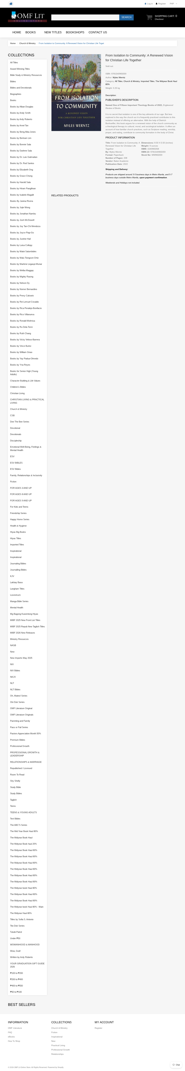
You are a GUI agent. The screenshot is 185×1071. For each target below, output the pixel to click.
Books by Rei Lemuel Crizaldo (24, 302)
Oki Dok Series (17, 702)
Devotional (15, 428)
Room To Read (17, 774)
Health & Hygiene (18, 525)
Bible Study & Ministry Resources (26, 75)
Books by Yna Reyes (20, 365)
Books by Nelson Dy (20, 283)
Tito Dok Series (17, 925)
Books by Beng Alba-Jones (23, 132)
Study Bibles (16, 793)
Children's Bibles (18, 387)
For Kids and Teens (19, 507)
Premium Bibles (17, 740)
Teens (13, 806)
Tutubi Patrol (16, 932)
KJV (12, 576)
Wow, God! (15, 951)
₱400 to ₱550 (16, 985)
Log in (150, 3)
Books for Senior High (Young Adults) (24, 373)
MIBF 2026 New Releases (22, 632)
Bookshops (75, 32)
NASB (13, 645)
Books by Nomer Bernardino (23, 289)
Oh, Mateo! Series (18, 695)
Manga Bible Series (19, 601)
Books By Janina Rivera (21, 201)
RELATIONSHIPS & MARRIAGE (26, 762)
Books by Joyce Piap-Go (22, 232)
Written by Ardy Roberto (21, 957)
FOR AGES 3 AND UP (21, 488)
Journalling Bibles (18, 570)
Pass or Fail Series (19, 727)
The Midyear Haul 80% (21, 913)
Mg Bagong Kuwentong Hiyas (24, 614)
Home (16, 32)
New (12, 651)
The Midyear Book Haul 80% (23, 850)
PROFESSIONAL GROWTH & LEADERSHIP (24, 754)
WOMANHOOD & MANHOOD (25, 944)
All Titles (118, 81)
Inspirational (15, 551)
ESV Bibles (15, 469)
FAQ (10, 1032)
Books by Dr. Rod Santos (22, 163)
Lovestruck (15, 595)
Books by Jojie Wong (20, 207)
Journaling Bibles (18, 563)
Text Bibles (15, 818)
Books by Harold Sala (20, 182)
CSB (12, 415)
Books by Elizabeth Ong (21, 169)
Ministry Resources (19, 639)
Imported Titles (147, 81)
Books (30, 32)
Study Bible (15, 787)
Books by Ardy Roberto (21, 119)
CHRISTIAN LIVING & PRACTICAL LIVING (27, 401)
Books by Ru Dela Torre (21, 327)
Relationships (57, 1054)
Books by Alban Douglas (21, 106)
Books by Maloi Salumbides (23, 251)
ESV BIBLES (16, 463)
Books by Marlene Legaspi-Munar (26, 264)
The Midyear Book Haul (21, 837)
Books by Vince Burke (20, 346)
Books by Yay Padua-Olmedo (24, 358)
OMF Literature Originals (21, 714)
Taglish (13, 800)
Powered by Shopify (55, 1067)
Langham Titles (17, 588)
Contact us (98, 32)
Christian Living (17, 393)
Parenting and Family (20, 721)
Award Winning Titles (20, 69)
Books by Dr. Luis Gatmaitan (23, 157)
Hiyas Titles (15, 538)
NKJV (13, 677)
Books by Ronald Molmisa (22, 321)
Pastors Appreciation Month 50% (25, 733)
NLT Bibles (15, 689)
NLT (12, 683)
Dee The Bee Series (19, 421)
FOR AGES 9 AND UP (21, 500)
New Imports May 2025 (21, 658)
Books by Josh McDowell (22, 220)
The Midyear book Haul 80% (23, 888)
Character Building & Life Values (25, 380)
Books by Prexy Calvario (22, 295)
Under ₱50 (15, 938)
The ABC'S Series (18, 825)
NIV (12, 664)
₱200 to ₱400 (16, 979)
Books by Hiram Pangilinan (23, 188)
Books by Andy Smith (20, 113)
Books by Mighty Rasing (21, 276)
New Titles (53, 32)
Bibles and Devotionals (21, 87)
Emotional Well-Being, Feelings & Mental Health (25, 448)
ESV (12, 456)
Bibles (13, 81)
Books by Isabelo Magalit (22, 195)
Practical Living (58, 1045)
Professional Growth (19, 746)
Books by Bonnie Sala (20, 144)
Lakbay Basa (16, 582)
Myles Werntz (119, 77)
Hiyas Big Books (18, 532)
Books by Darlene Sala (21, 150)
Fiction (13, 481)
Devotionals (15, 434)
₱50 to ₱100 (16, 992)
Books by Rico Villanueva (22, 314)
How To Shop (14, 1041)
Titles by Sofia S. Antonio (21, 919)
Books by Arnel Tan (19, 125)
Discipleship (16, 440)
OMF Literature (15, 1028)
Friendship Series (18, 513)
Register (162, 3)
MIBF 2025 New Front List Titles (25, 620)
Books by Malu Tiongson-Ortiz (24, 258)
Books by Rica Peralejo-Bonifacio (26, 308)
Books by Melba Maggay (22, 270)
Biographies (15, 94)
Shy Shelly (15, 781)
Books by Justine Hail (20, 239)
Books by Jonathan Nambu (23, 213)
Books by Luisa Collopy (21, 245)
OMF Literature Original (21, 708)
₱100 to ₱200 (16, 973)
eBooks (11, 1037)
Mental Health (16, 607)
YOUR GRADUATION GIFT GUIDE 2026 (27, 965)
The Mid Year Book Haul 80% (24, 831)
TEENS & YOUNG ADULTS (23, 812)
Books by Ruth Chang (20, 333)
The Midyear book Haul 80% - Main (26, 907)
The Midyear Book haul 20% (23, 844)
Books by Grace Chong (21, 176)
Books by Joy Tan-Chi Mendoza (25, 226)
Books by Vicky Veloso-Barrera (25, 339)
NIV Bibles (15, 670)
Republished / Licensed (21, 768)
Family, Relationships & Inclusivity (26, 475)
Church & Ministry (27, 43)
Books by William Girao (21, 352)
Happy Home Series (19, 519)
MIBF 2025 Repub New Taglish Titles (27, 626)
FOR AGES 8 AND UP (21, 494)
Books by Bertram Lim (20, 138)
